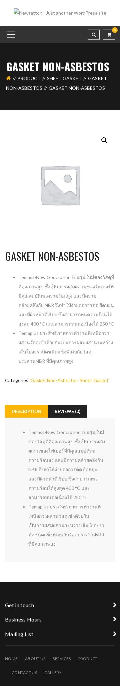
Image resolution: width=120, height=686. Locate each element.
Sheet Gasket (64, 78)
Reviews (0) (67, 411)
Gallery (53, 672)
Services (62, 658)
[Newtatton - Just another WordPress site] (60, 12)
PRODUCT (29, 78)
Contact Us (24, 672)
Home (11, 658)
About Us (35, 658)
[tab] (26, 411)
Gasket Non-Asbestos (54, 380)
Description (26, 411)
